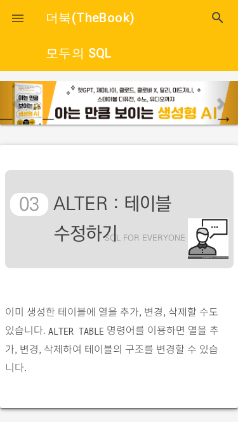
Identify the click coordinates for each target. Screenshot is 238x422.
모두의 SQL (79, 53)
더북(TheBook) (90, 17)
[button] (18, 18)
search (217, 17)
